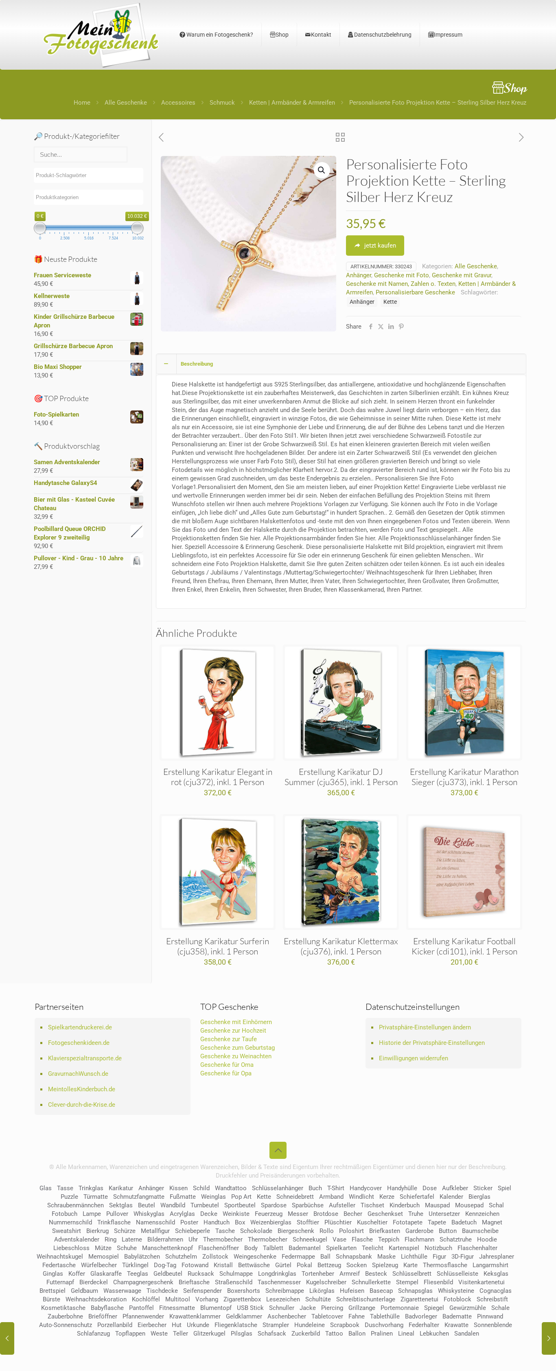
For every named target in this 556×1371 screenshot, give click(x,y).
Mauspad (437, 1205)
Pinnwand (490, 1316)
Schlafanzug (93, 1333)
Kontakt (321, 34)
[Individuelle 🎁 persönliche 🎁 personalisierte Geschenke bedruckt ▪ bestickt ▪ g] (101, 34)
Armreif (349, 1273)
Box (240, 1222)
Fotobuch (64, 1213)
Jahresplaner (496, 1256)
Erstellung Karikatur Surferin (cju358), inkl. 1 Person (217, 946)
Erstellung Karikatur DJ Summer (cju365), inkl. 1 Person (341, 776)
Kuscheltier (372, 1222)
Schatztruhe (456, 1239)
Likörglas (322, 1290)
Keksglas (496, 1273)
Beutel (146, 1205)
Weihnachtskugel (60, 1256)
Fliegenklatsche (236, 1325)
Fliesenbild (438, 1282)
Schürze (125, 1231)
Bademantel (305, 1248)
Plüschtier (338, 1222)
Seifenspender (202, 1290)
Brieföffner (102, 1316)
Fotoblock (457, 1299)
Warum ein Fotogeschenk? (219, 34)
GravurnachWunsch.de (78, 1073)
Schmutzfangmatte (138, 1196)
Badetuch (464, 1222)
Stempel (407, 1282)
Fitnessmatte (177, 1308)
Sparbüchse (308, 1205)
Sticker (483, 1188)
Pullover (117, 1213)
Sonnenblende (493, 1325)
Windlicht (361, 1196)
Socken (356, 1265)
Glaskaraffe (106, 1273)
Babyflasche (107, 1308)
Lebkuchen (434, 1333)
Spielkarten (341, 1248)
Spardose (274, 1205)
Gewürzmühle (467, 1308)
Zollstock (215, 1256)
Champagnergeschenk (143, 1282)
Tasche (225, 1231)
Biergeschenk (296, 1231)
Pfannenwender (143, 1316)
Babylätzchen (142, 1256)
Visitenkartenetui (481, 1282)
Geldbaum (84, 1290)
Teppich (388, 1239)
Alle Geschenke (126, 102)
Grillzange (361, 1308)
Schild (201, 1188)
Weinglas (213, 1196)
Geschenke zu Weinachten (235, 1056)
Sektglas (121, 1205)
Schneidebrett (295, 1196)
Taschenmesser (279, 1282)
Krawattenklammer (195, 1316)
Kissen (178, 1188)
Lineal (406, 1333)
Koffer (76, 1273)
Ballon (357, 1333)
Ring (110, 1239)
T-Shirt (335, 1188)
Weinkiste (236, 1213)
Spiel (504, 1188)
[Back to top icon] (278, 1150)
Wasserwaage (122, 1290)
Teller (180, 1333)
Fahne (356, 1316)
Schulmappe (236, 1273)
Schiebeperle (192, 1231)
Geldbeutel (167, 1273)
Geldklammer (244, 1316)
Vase (339, 1239)
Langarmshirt (490, 1265)
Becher (353, 1213)
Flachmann (419, 1239)
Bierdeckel (93, 1282)
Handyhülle (402, 1188)
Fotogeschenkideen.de (78, 1042)
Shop (282, 34)
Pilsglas (241, 1333)
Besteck (376, 1273)
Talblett (273, 1248)
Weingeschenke (255, 1256)
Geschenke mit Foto (401, 275)
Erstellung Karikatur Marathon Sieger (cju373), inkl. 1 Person (464, 776)
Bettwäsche (254, 1265)
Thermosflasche (445, 1265)
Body (251, 1248)
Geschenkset (385, 1213)
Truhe (415, 1213)
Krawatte (456, 1325)
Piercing (332, 1308)
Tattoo (334, 1333)
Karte (410, 1265)
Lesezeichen (283, 1299)
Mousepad (469, 1205)
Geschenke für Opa (226, 1073)
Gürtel (283, 1265)
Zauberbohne (65, 1316)
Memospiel (103, 1256)
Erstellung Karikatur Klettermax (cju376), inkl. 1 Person (341, 946)
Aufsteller (342, 1205)
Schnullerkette (371, 1282)
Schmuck (222, 102)
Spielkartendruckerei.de (80, 1027)
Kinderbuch (405, 1205)
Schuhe (127, 1248)
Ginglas (53, 1273)
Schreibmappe (284, 1290)
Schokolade (256, 1231)
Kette (390, 301)
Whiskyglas (149, 1213)
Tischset (372, 1205)
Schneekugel (310, 1239)
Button (448, 1231)
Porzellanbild (114, 1325)
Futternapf (60, 1282)
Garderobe (419, 1231)
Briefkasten (384, 1231)
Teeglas (137, 1273)
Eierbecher (152, 1325)
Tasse (65, 1188)
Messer (298, 1213)
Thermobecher (223, 1239)
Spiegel (434, 1308)
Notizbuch (438, 1248)
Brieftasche (194, 1282)
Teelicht (372, 1248)
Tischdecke (162, 1290)
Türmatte (95, 1196)
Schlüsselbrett (411, 1273)
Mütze (103, 1248)
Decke (208, 1213)
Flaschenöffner (218, 1248)
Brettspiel (52, 1290)
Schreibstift (492, 1299)
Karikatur (121, 1188)
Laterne (132, 1239)
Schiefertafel (417, 1196)
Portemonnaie (400, 1308)
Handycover (366, 1188)
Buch (315, 1188)
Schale (500, 1308)
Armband (331, 1196)
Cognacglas (495, 1290)
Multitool (177, 1299)
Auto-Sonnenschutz (65, 1325)
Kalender (451, 1196)
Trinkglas (91, 1188)
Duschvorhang (384, 1325)
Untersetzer (444, 1213)
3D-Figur (462, 1256)
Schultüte (318, 1299)
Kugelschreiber (326, 1282)
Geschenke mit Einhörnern (236, 1022)
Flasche (362, 1239)
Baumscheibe (480, 1231)
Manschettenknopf (167, 1248)
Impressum (448, 34)
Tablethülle (385, 1316)
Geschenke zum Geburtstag (237, 1047)
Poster (189, 1222)
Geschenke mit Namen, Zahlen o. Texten (400, 283)
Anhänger (358, 275)
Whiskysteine (456, 1290)
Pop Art (241, 1196)
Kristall (223, 1265)
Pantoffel (141, 1308)
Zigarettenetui (419, 1299)
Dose (429, 1188)
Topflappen (130, 1333)
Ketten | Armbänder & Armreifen (292, 102)
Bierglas (479, 1196)
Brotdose (325, 1213)
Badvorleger (421, 1316)
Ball (325, 1256)
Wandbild (172, 1205)
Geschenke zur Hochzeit (233, 1030)
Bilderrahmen (165, 1239)
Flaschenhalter (477, 1248)
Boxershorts (243, 1290)
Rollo (327, 1231)
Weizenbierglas (270, 1222)
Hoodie (487, 1239)
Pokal (304, 1265)
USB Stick (250, 1308)
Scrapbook (344, 1325)
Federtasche (59, 1265)
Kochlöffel (146, 1299)
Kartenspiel (404, 1248)
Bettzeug (329, 1265)
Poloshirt (351, 1231)
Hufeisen (352, 1290)
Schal (496, 1205)
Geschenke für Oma (227, 1064)
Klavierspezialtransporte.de (85, 1058)
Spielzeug (385, 1265)
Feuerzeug (268, 1213)
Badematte (457, 1316)
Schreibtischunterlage (365, 1299)
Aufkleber (455, 1188)
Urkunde (198, 1325)
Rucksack (201, 1273)
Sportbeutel (240, 1205)
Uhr (193, 1239)
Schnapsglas (415, 1290)
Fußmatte (183, 1196)
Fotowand (195, 1265)
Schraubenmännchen (75, 1205)
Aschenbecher (286, 1316)
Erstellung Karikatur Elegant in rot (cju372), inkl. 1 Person (217, 776)
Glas (45, 1188)
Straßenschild (233, 1282)
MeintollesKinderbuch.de (81, 1089)
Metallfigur (155, 1231)
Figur (439, 1256)
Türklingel (135, 1265)
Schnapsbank (354, 1256)
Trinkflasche (114, 1222)
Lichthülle (414, 1256)
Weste (159, 1333)
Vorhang (206, 1299)
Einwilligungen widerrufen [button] (413, 1058)
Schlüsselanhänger (277, 1188)
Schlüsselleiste (457, 1273)
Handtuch (217, 1222)
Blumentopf (216, 1308)
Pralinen (382, 1333)
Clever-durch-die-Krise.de (81, 1104)
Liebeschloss (71, 1248)
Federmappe (298, 1256)
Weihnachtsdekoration (96, 1299)
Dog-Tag (165, 1265)
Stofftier (308, 1222)
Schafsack (272, 1333)
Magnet (492, 1222)
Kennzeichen (482, 1213)
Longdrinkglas (277, 1273)
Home (82, 102)
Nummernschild (70, 1222)
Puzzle (69, 1196)
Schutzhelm (181, 1256)
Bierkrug (97, 1231)
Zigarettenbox (242, 1299)
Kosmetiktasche (63, 1308)
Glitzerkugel (209, 1333)
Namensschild (155, 1222)
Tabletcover (327, 1316)
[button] (322, 170)
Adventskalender (76, 1239)
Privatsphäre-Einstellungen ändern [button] (425, 1027)
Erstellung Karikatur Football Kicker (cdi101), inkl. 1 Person (464, 946)
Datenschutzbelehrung (382, 34)
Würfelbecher (99, 1265)
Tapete (437, 1222)
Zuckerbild (305, 1333)
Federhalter (424, 1325)
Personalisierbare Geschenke (415, 292)
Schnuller (281, 1308)
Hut (177, 1325)
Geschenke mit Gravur (461, 275)
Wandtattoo (231, 1188)
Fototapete (407, 1222)
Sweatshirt (66, 1231)
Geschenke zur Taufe (228, 1039)
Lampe (92, 1213)
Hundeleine (309, 1325)
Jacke (308, 1308)
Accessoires (178, 102)
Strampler (276, 1325)
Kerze (386, 1196)
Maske (386, 1256)
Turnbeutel (204, 1205)
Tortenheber (318, 1273)
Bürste (51, 1299)
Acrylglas (182, 1213)
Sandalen (466, 1333)
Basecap (381, 1290)
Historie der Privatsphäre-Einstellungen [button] (432, 1042)
